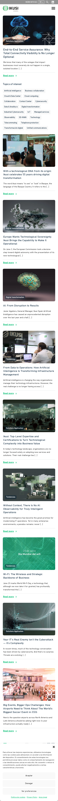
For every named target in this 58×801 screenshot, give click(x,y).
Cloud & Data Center (12, 96)
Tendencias (10, 359)
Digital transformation (31, 107)
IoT (29, 112)
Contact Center (25, 101)
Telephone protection (30, 123)
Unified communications (37, 128)
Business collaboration (34, 91)
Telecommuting (10, 123)
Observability (9, 117)
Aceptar (29, 776)
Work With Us (31, 2)
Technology (35, 117)
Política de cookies (18, 797)
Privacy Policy (32, 797)
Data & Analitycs (11, 107)
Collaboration (9, 101)
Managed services (41, 112)
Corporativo (10, 163)
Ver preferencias (29, 791)
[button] (53, 746)
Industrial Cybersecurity (14, 112)
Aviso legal (43, 797)
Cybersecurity (41, 101)
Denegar (29, 783)
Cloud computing (31, 96)
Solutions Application (14, 41)
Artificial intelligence (12, 91)
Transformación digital (13, 128)
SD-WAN (22, 117)
